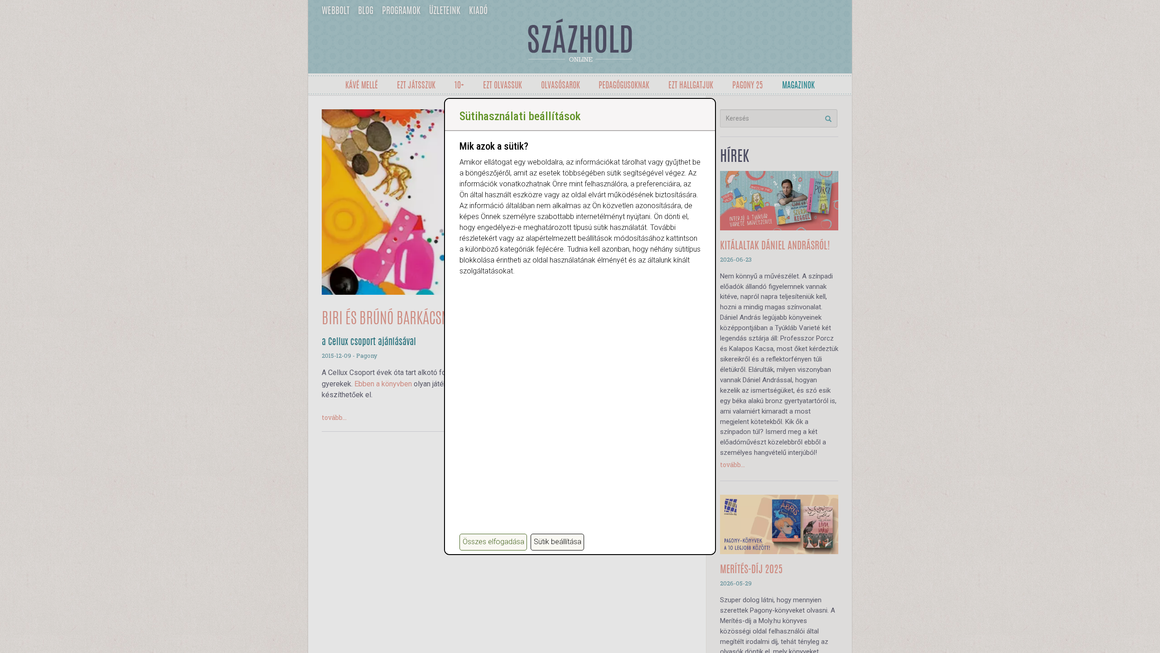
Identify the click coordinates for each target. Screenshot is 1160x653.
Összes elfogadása (493, 541)
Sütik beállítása (557, 541)
